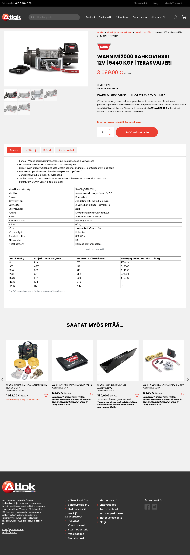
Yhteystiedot (140, 3)
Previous (2, 378)
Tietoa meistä (140, 17)
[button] (46, 395)
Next (188, 378)
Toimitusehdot (109, 509)
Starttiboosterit (78, 529)
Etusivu (100, 32)
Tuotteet (90, 17)
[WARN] (104, 46)
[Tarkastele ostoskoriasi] (183, 17)
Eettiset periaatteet (112, 513)
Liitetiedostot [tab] (65, 150)
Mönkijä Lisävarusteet (73, 515)
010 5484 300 (23, 3)
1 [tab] (93, 420)
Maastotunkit (76, 538)
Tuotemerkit (105, 17)
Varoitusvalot (76, 525)
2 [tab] (97, 420)
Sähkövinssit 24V (78, 504)
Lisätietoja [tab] (30, 150)
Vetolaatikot (76, 534)
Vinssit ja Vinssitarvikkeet (119, 32)
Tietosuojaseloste (111, 517)
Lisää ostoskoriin (137, 132)
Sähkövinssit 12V (143, 32)
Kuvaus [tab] (13, 150)
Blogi (155, 3)
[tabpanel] (27, 370)
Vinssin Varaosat (173, 3)
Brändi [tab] (47, 150)
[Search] (32, 17)
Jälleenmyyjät (158, 17)
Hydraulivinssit (77, 509)
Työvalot (73, 521)
